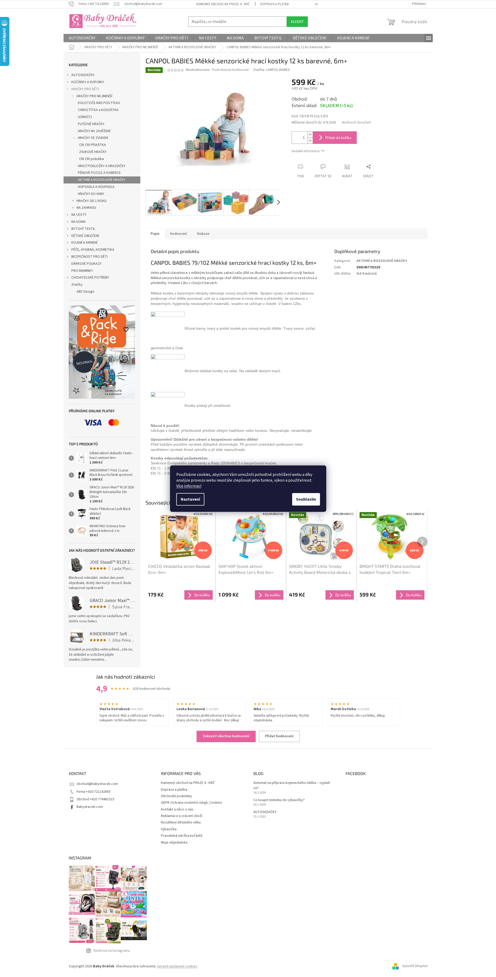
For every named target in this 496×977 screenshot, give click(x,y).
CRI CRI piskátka (91, 159)
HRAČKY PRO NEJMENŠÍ (94, 96)
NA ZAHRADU (86, 207)
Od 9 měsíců (366, 273)
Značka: (271, 69)
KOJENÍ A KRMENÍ (84, 242)
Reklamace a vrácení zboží (181, 816)
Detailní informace (306, 151)
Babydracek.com (90, 806)
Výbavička (169, 829)
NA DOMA (78, 221)
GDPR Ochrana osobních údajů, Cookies (191, 802)
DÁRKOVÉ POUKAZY (86, 263)
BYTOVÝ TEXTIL (83, 228)
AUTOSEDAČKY (83, 75)
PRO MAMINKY (82, 270)
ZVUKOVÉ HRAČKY (92, 152)
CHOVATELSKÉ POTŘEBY (90, 277)
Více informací (188, 486)
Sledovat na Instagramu (111, 950)
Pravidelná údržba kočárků (181, 835)
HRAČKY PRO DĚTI (85, 89)
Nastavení (190, 499)
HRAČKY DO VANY (91, 193)
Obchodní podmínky (176, 796)
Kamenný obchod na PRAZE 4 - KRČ (223, 4)
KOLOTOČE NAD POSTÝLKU (99, 103)
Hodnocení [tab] (178, 233)
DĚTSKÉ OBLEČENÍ (85, 235)
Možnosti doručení (356, 122)
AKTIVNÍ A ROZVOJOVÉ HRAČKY (101, 179)
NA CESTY (78, 214)
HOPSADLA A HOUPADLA (96, 186)
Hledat (297, 21)
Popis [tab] (155, 233)
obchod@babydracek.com (97, 783)
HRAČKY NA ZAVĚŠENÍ (94, 131)
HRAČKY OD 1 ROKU (91, 201)
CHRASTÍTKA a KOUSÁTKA (98, 110)
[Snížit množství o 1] (310, 141)
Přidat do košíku (338, 137)
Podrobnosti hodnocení (230, 69)
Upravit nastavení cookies (177, 966)
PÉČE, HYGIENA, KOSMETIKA (92, 249)
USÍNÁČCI (85, 117)
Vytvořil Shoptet (415, 966)
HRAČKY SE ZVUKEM (93, 137)
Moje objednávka (174, 842)
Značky (77, 284)
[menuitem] (82, 38)
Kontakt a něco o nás (177, 809)
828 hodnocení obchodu (151, 688)
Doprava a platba (274, 4)
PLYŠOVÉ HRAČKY (91, 124)
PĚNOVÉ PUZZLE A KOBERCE (99, 172)
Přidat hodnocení (279, 736)
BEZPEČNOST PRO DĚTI (89, 256)
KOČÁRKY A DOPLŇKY (87, 82)
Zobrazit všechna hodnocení (226, 736)
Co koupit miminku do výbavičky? (279, 800)
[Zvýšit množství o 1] (310, 135)
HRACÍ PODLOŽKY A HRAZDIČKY (101, 166)
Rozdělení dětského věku (181, 822)
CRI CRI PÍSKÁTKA (92, 145)
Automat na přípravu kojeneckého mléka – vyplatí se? (291, 785)
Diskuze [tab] (203, 233)
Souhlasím (306, 499)
